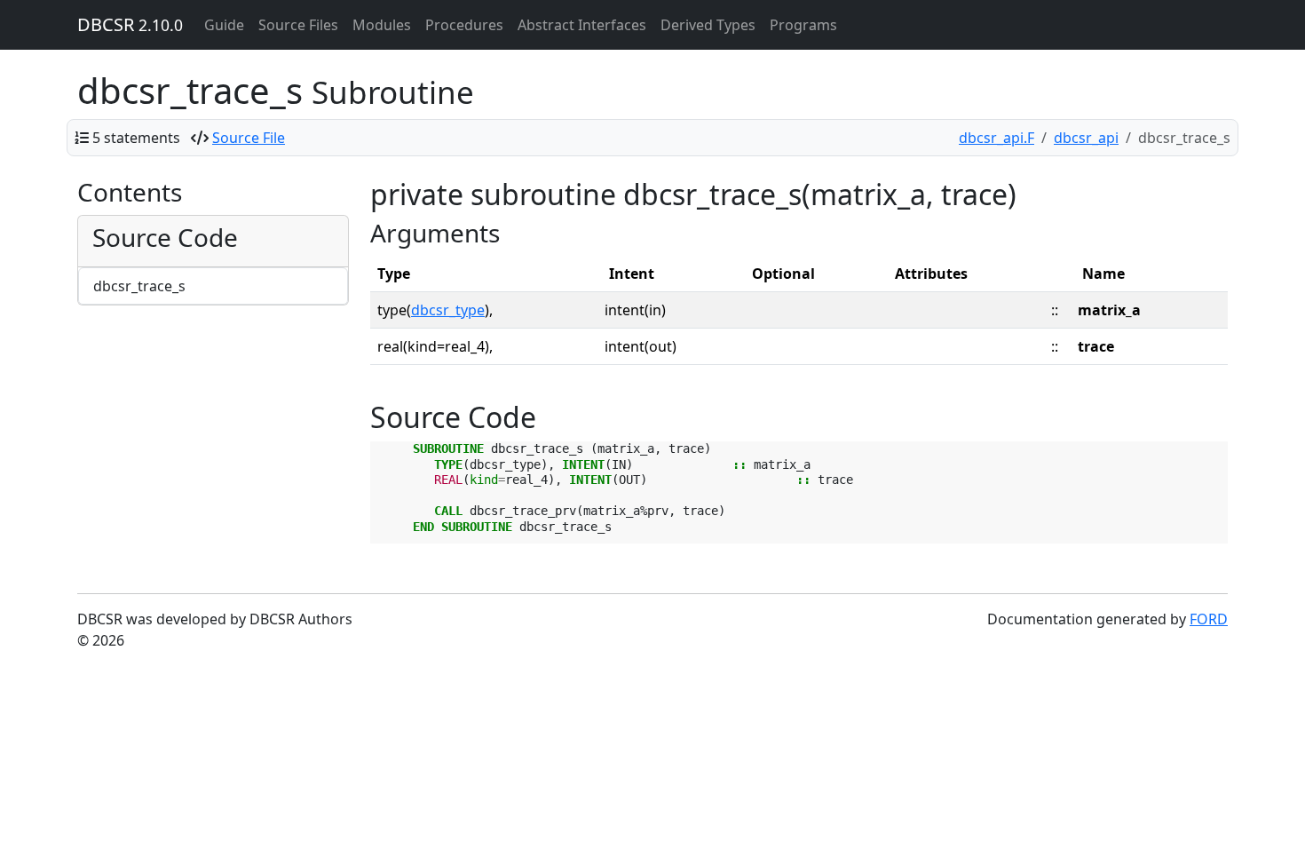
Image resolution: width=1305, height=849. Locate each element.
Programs (803, 25)
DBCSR (130, 24)
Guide (224, 25)
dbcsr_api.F (996, 137)
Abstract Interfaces (582, 25)
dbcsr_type (448, 310)
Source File (248, 137)
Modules (381, 25)
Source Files (298, 25)
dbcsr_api (1086, 137)
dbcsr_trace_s (139, 286)
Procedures (464, 25)
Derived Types (707, 25)
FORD (1209, 619)
